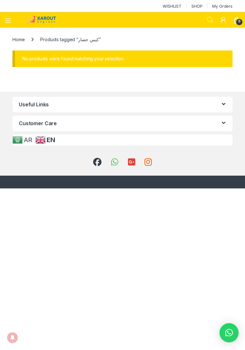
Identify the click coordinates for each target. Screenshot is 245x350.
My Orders (222, 6)
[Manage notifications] (12, 337)
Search (209, 19)
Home (18, 39)
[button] (229, 332)
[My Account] (223, 20)
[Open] (10, 20)
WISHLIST (172, 6)
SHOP (196, 6)
